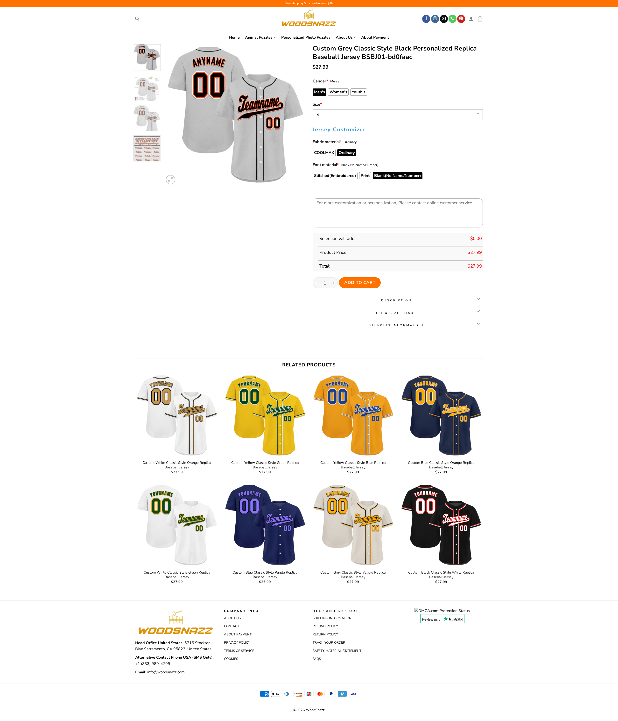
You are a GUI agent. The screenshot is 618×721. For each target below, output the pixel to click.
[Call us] (452, 19)
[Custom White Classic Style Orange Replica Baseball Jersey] (176, 415)
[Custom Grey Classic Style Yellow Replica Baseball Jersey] (353, 525)
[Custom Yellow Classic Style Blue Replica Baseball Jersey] (353, 415)
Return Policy (325, 634)
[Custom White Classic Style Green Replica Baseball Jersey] (176, 525)
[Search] (137, 18)
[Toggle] (478, 299)
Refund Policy (325, 626)
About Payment (375, 37)
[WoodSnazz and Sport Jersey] (309, 18)
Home (234, 37)
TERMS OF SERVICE (239, 650)
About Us (344, 37)
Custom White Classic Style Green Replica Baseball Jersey (177, 574)
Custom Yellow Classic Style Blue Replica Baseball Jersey (353, 464)
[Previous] (173, 115)
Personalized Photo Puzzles (305, 37)
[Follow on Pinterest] (461, 19)
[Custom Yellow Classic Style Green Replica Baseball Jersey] (265, 415)
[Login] (471, 19)
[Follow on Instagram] (435, 19)
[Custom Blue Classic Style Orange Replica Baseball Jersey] (441, 415)
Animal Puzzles (259, 37)
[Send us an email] (444, 19)
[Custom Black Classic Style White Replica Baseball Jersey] (441, 525)
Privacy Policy (237, 642)
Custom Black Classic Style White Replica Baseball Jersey (441, 574)
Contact (231, 626)
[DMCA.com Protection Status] (442, 610)
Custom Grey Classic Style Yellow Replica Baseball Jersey (353, 574)
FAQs (317, 658)
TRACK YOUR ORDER (329, 642)
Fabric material (327, 142)
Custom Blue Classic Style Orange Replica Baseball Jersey (441, 464)
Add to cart (359, 282)
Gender (320, 81)
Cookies (231, 658)
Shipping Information (332, 618)
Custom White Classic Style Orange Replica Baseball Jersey (176, 464)
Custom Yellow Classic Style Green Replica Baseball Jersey (265, 464)
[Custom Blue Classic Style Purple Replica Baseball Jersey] (265, 525)
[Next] (296, 115)
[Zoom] (170, 179)
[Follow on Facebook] (426, 19)
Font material (326, 165)
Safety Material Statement (337, 650)
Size (317, 104)
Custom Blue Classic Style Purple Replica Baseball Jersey (264, 574)
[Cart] (480, 19)
